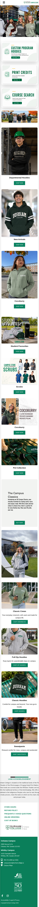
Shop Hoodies (19, 711)
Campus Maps (8, 865)
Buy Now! (19, 522)
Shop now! (19, 351)
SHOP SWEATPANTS (19, 754)
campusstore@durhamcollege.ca (14, 863)
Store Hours (10, 807)
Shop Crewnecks (19, 622)
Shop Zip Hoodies (19, 665)
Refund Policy (11, 810)
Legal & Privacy (15, 900)
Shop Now (19, 183)
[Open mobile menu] (4, 2)
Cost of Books (11, 820)
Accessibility (4, 900)
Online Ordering (12, 817)
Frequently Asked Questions (17, 814)
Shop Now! (19, 432)
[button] (3, 21)
